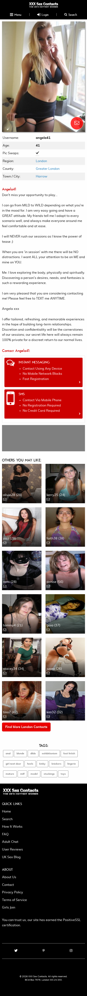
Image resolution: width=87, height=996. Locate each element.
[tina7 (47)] (21, 700)
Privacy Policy (12, 892)
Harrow (41, 176)
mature (10, 774)
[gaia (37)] (65, 613)
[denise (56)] (65, 569)
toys (63, 774)
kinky (42, 764)
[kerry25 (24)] (65, 482)
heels (30, 764)
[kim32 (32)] (65, 700)
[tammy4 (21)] (21, 613)
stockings (49, 774)
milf (22, 774)
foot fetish (69, 753)
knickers (56, 764)
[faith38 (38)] (65, 526)
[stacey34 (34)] (21, 656)
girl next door (13, 764)
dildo (33, 753)
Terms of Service (14, 900)
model (34, 774)
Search (72, 15)
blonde (20, 753)
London (41, 161)
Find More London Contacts (26, 727)
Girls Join (8, 907)
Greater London (47, 168)
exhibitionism (49, 753)
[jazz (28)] (21, 526)
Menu (17, 15)
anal (8, 753)
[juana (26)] (65, 656)
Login (44, 15)
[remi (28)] (21, 569)
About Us (9, 877)
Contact (8, 884)
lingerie (71, 764)
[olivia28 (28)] (21, 482)
